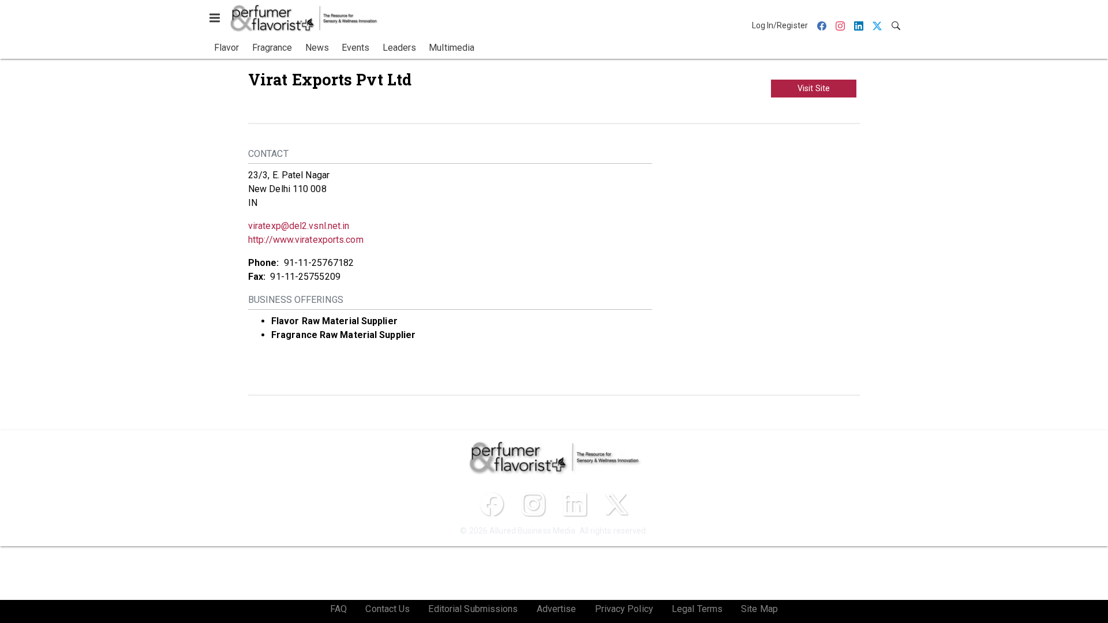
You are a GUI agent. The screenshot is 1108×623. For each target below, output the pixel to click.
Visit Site (814, 88)
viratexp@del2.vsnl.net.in (299, 225)
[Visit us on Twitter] (616, 504)
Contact (268, 153)
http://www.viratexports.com (306, 239)
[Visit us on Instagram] (533, 504)
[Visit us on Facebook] (491, 504)
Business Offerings (295, 299)
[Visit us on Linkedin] (574, 504)
